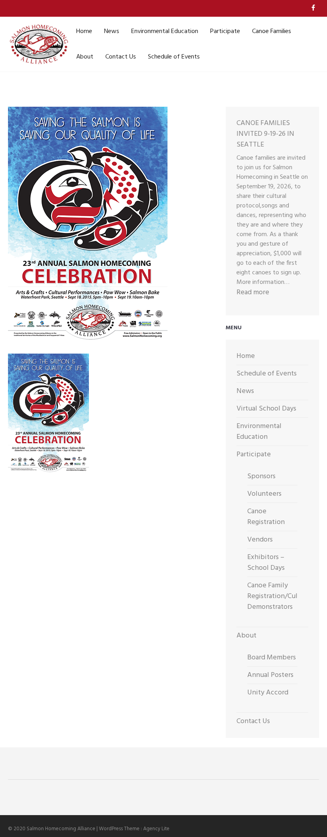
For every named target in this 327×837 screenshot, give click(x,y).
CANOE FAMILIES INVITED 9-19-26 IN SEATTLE (265, 134)
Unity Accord (267, 692)
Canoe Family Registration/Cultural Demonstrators (279, 596)
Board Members (271, 657)
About (84, 57)
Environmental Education (164, 31)
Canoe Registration (266, 517)
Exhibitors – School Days (266, 562)
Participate (225, 31)
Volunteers (264, 494)
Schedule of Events (174, 57)
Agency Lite (156, 829)
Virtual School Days (266, 408)
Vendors (260, 539)
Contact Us (120, 57)
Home (84, 31)
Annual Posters (270, 675)
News (111, 31)
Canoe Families (271, 31)
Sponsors (261, 476)
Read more (252, 292)
